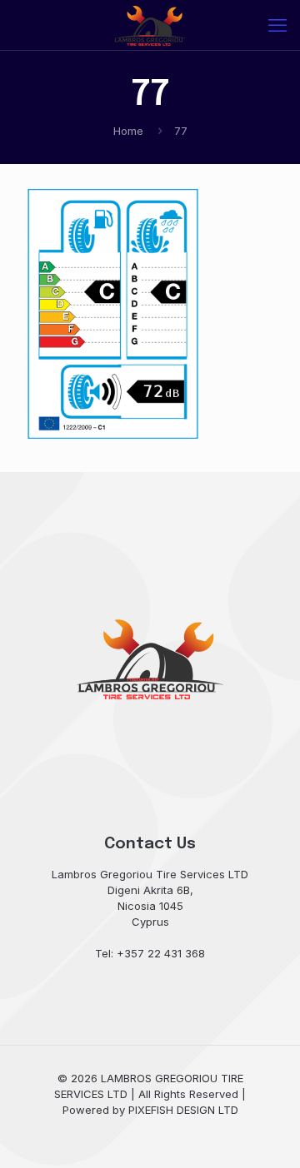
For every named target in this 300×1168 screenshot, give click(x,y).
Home (128, 130)
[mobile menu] (277, 25)
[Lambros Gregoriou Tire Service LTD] (150, 25)
